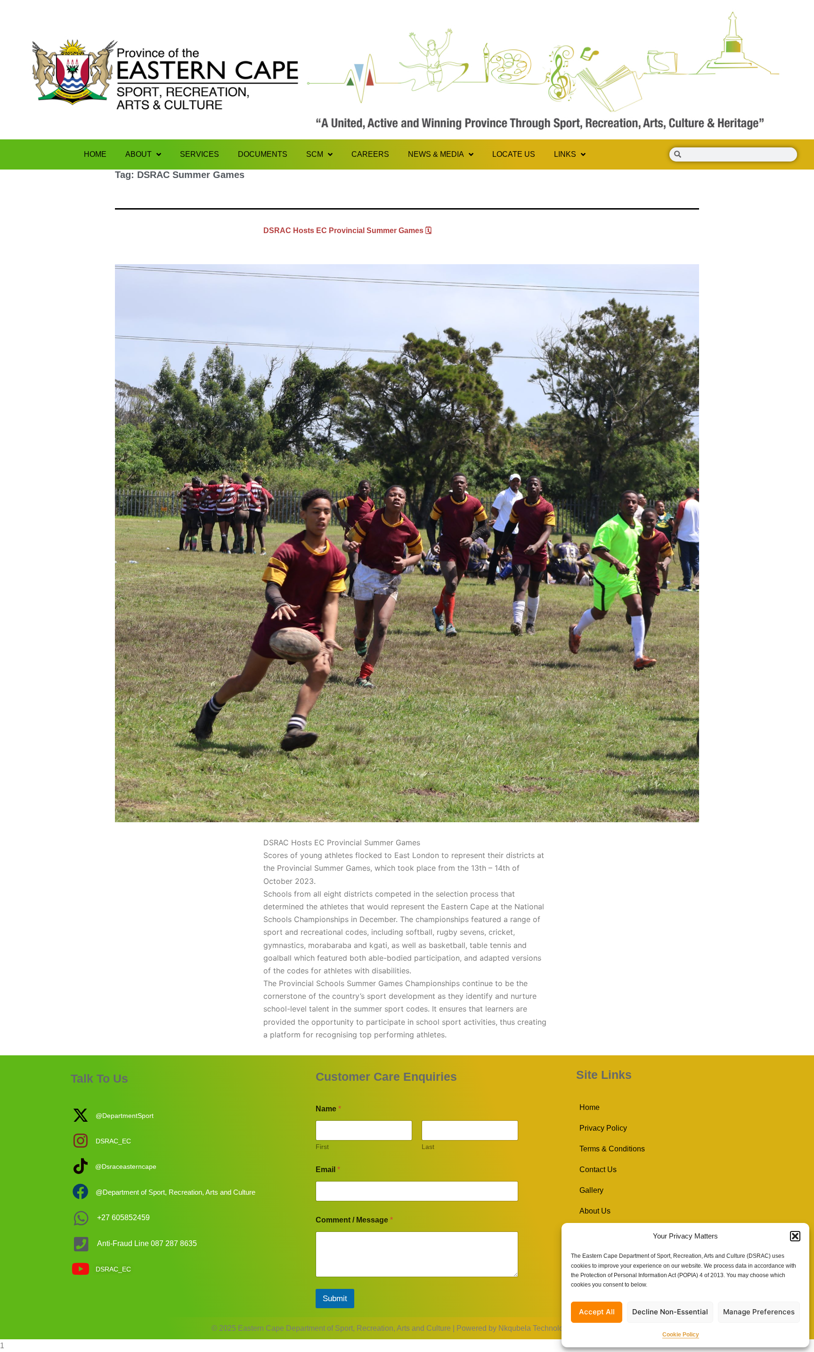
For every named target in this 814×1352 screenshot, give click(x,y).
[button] (795, 1236)
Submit (335, 1298)
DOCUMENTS (262, 154)
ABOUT (138, 154)
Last (428, 1146)
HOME (95, 154)
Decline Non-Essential (670, 1311)
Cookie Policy (680, 1334)
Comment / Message (354, 1220)
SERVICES (199, 154)
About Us (594, 1211)
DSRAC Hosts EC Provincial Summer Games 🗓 (347, 231)
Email (328, 1170)
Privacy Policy (603, 1128)
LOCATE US (513, 154)
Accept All (597, 1311)
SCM (314, 154)
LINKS (565, 154)
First (322, 1146)
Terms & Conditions (612, 1149)
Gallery (591, 1190)
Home (589, 1107)
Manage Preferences (759, 1311)
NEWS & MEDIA (436, 154)
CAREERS (370, 154)
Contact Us (598, 1170)
